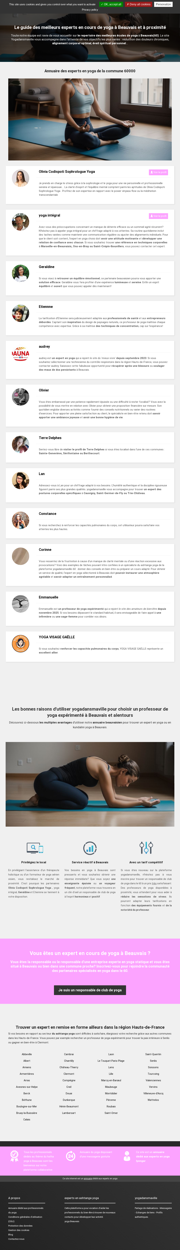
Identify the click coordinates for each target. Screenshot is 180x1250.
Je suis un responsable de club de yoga (90, 990)
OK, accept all (112, 4)
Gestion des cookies (18, 1230)
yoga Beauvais (72, 1221)
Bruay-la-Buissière (26, 1113)
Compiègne (69, 1080)
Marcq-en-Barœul (111, 1080)
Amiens (26, 1067)
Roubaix (111, 1106)
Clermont (69, 1073)
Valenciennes (153, 1080)
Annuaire (12, 1208)
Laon (111, 1054)
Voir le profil (159, 172)
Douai (69, 1093)
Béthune (27, 1100)
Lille (111, 1073)
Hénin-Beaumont (69, 1106)
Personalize (163, 4)
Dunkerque (69, 1100)
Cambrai (69, 1054)
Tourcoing (153, 1073)
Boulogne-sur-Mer (27, 1106)
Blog (10, 1234)
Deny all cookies (139, 4)
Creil (68, 1086)
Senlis (153, 1060)
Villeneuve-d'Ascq (153, 1093)
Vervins (153, 1086)
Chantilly (69, 1060)
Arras (27, 1080)
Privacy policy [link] (90, 9)
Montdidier (111, 1093)
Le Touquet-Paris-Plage (111, 1060)
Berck (27, 1093)
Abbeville (27, 1054)
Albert (26, 1060)
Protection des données (20, 1225)
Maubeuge (111, 1086)
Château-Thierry (69, 1067)
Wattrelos (153, 1100)
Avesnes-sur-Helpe (27, 1086)
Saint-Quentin (153, 1054)
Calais (26, 1119)
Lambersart (69, 1113)
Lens (111, 1067)
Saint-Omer (111, 1113)
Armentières (27, 1073)
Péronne (111, 1100)
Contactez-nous (16, 1239)
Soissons (153, 1067)
